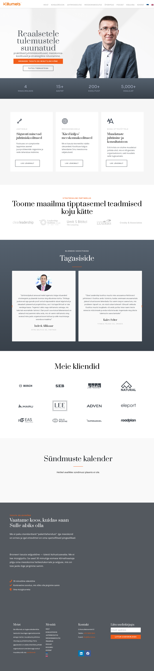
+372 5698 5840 (89, 633)
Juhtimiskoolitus (74, 5)
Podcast (120, 5)
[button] (12, 306)
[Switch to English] (152, 4)
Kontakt (140, 5)
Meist (45, 5)
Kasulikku (130, 5)
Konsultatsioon (57, 5)
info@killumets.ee (89, 637)
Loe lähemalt (31, 652)
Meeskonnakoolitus (93, 5)
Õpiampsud (109, 5)
